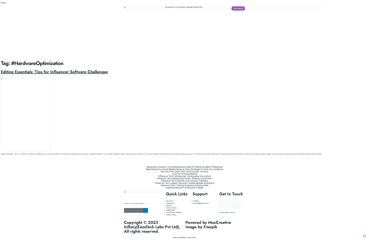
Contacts (195, 7)
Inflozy (3, 3)
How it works (176, 7)
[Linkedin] (145, 210)
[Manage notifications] (364, 235)
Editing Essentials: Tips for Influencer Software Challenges (54, 72)
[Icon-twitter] (140, 210)
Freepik (210, 227)
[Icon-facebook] (126, 210)
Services (168, 7)
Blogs (190, 7)
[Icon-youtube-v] (131, 210)
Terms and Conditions (179, 237)
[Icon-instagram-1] (136, 210)
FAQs (200, 7)
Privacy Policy (192, 237)
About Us (184, 7)
